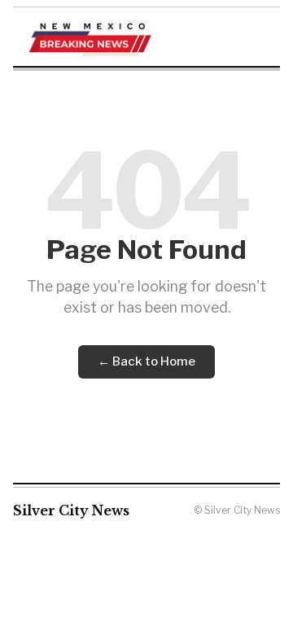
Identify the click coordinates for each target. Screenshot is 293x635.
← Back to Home (146, 361)
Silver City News (71, 510)
